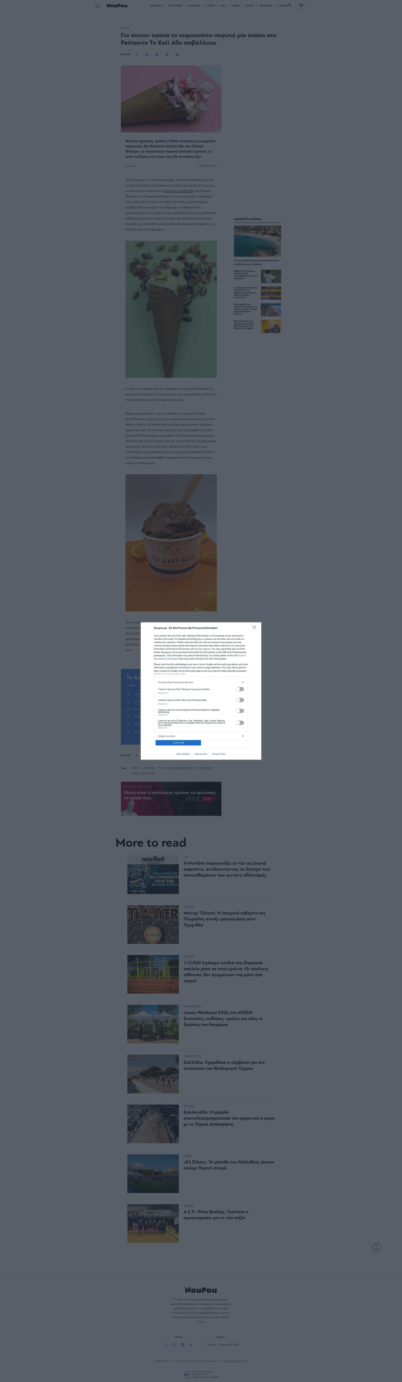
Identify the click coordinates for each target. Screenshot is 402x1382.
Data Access (201, 754)
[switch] (240, 689)
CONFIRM (178, 743)
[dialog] (201, 691)
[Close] (255, 628)
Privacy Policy (219, 754)
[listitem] (201, 682)
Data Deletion (183, 754)
